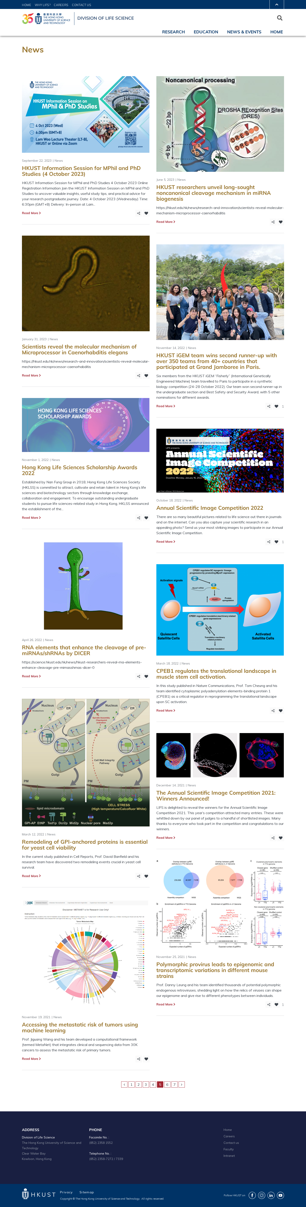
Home (26, 5)
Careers (61, 5)
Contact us (231, 1143)
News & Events (244, 31)
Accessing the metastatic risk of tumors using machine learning (80, 1027)
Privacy (66, 1192)
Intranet (229, 1156)
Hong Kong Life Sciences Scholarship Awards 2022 (79, 470)
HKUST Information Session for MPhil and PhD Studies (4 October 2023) (81, 171)
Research (173, 31)
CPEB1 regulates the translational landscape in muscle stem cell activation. (216, 673)
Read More (30, 213)
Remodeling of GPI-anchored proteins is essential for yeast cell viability (85, 844)
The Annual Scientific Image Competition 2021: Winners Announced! (216, 795)
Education (206, 31)
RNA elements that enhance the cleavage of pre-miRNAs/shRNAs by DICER (84, 650)
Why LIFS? (43, 5)
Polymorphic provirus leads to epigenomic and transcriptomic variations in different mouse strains (215, 970)
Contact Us (81, 5)
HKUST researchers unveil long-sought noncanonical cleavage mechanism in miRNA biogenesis (213, 193)
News (59, 161)
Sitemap (87, 1192)
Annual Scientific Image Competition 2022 (209, 507)
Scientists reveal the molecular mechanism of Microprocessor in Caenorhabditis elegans (79, 349)
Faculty (229, 1149)
